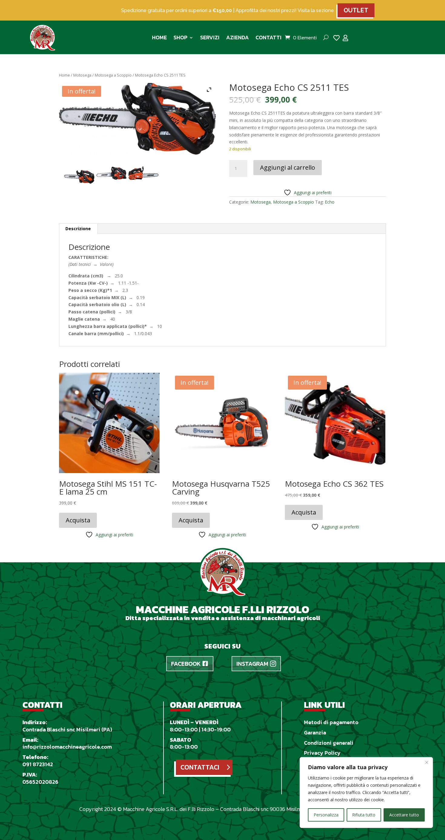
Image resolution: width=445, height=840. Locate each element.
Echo (330, 202)
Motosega (82, 75)
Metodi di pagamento (331, 722)
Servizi (209, 37)
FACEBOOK (186, 663)
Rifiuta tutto (363, 815)
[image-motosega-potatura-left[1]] (143, 174)
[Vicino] (426, 762)
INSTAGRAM (252, 663)
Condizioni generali (328, 743)
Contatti (268, 37)
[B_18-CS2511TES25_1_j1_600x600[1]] (79, 177)
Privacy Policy (322, 753)
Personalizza (326, 815)
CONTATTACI (199, 767)
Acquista (78, 520)
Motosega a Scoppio (113, 75)
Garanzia (315, 732)
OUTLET (356, 10)
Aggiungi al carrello (287, 167)
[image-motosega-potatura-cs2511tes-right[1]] (111, 174)
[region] (366, 792)
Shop (180, 37)
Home (159, 37)
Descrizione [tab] (78, 228)
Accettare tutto (404, 815)
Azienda (237, 37)
